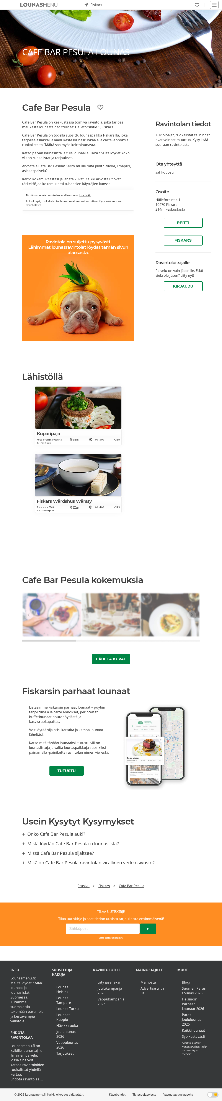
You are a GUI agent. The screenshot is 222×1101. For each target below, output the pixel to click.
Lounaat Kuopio (63, 1017)
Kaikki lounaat (193, 1030)
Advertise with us (152, 990)
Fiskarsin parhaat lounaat (69, 707)
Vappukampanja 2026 (111, 1001)
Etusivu (84, 885)
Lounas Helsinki (62, 989)
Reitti (183, 223)
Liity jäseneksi (109, 982)
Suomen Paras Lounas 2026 (194, 990)
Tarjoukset (65, 1053)
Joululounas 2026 (66, 1034)
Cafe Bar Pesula (131, 885)
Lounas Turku (67, 1008)
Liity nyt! (187, 275)
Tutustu (66, 771)
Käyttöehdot (117, 1094)
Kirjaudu (183, 286)
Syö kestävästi (193, 1036)
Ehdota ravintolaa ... (26, 1079)
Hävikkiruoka (67, 1025)
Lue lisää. (85, 195)
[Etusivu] (38, 5)
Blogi (186, 982)
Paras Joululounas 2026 (191, 1019)
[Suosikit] (197, 5)
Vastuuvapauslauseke (178, 1094)
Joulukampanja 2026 (110, 990)
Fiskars (183, 240)
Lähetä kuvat (111, 659)
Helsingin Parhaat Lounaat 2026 (193, 1004)
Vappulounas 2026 (67, 1045)
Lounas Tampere (63, 1000)
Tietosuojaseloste (114, 937)
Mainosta (148, 982)
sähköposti (164, 172)
